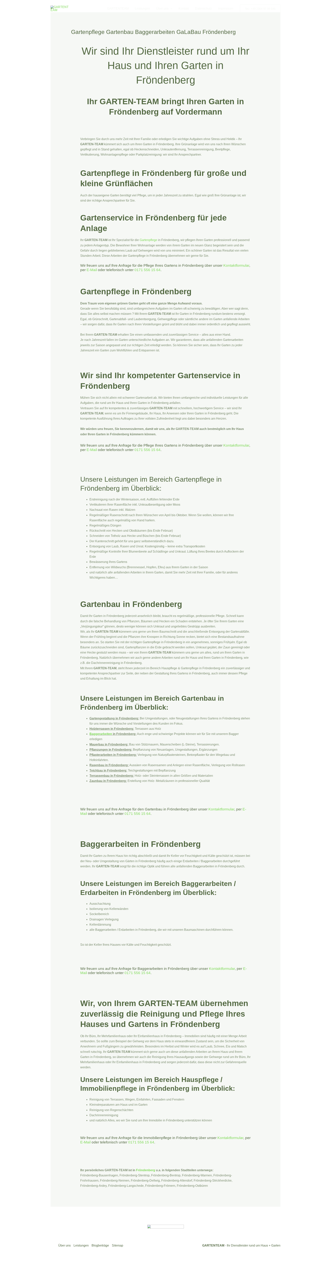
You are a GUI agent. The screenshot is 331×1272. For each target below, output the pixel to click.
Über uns (162, 8)
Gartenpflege (148, 240)
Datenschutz (203, 8)
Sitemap (117, 1245)
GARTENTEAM (118, 8)
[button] (170, 8)
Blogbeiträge (100, 1245)
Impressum (225, 8)
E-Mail (92, 270)
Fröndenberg (145, 1170)
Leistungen (142, 8)
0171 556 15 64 (147, 270)
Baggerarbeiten (100, 734)
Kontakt (184, 8)
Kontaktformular (236, 265)
